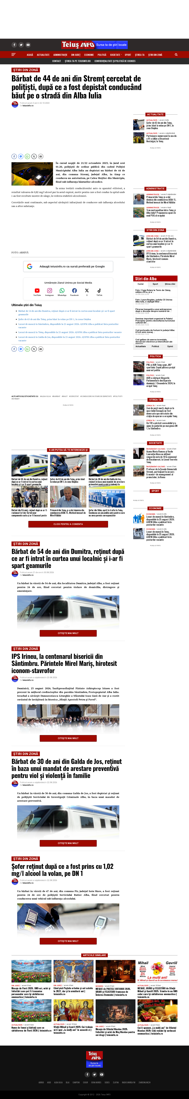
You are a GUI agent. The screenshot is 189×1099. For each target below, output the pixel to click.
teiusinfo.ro (28, 106)
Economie (89, 54)
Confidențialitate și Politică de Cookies (114, 61)
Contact (56, 61)
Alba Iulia (46, 396)
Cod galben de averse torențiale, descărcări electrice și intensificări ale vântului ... (153, 342)
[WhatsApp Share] (27, 156)
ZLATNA (116, 1082)
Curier (141, 284)
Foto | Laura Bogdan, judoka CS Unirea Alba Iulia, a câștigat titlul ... (153, 301)
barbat (56, 396)
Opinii (170, 346)
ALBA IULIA (58, 1082)
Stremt (16, 399)
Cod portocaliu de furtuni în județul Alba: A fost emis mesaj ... (155, 331)
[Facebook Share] (14, 156)
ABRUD (41, 1082)
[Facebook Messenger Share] (20, 156)
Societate (115, 54)
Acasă (30, 54)
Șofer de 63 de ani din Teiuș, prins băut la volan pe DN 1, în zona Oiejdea (54, 319)
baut (65, 396)
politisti (118, 396)
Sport (128, 54)
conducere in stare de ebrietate (96, 396)
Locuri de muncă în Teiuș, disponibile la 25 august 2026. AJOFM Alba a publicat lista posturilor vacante (70, 332)
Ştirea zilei (170, 284)
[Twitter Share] (34, 156)
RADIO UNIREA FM (128, 1082)
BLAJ (67, 1082)
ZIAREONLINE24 (145, 1082)
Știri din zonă (155, 54)
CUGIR (85, 1082)
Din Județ (75, 54)
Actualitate (43, 54)
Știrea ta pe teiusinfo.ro (78, 61)
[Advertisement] (94, 19)
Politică (102, 54)
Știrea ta (139, 54)
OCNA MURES (96, 1082)
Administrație (60, 54)
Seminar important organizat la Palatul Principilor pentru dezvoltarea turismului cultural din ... (155, 321)
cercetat (74, 396)
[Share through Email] (40, 156)
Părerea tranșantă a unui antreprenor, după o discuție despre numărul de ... (153, 310)
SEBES (107, 1082)
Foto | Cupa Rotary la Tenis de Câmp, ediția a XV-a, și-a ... (153, 291)
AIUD (49, 1082)
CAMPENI (76, 1082)
